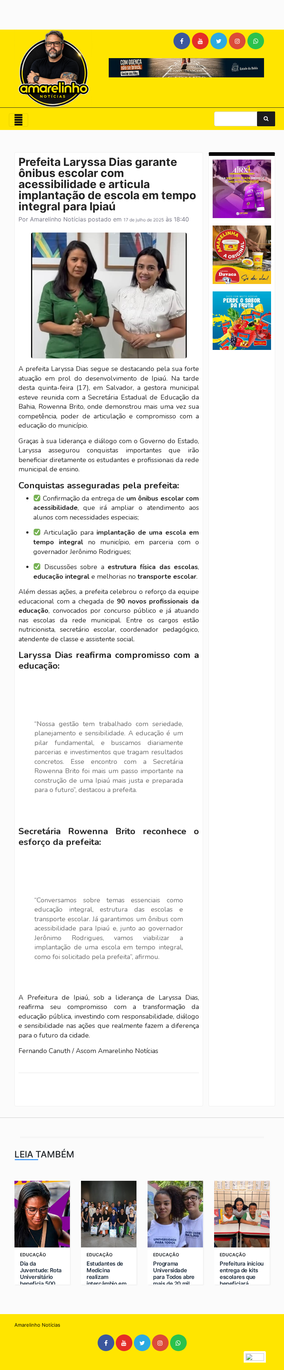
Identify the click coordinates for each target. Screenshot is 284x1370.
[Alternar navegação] (18, 120)
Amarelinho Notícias (58, 219)
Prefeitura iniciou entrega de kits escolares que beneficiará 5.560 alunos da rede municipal (242, 1280)
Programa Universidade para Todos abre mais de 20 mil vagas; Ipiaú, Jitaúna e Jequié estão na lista (174, 1283)
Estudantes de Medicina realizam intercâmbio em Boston (106, 1277)
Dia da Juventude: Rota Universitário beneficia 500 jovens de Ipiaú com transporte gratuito (41, 1283)
